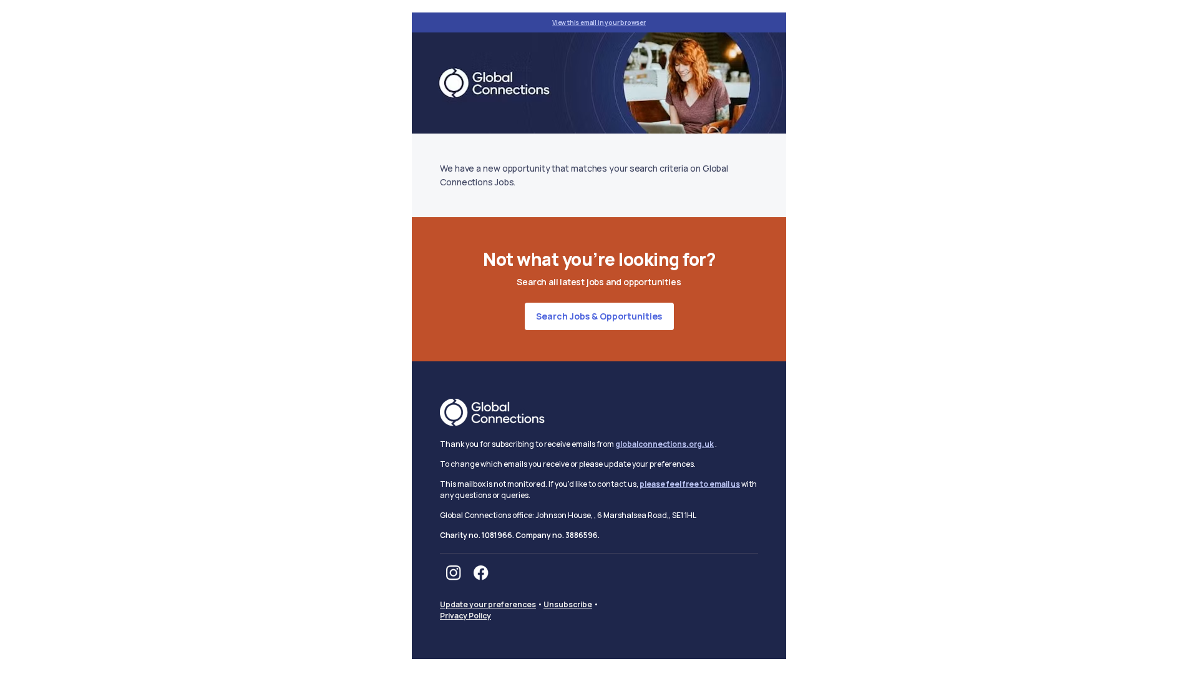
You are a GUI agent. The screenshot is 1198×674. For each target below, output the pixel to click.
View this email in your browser (599, 22)
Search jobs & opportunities (599, 316)
